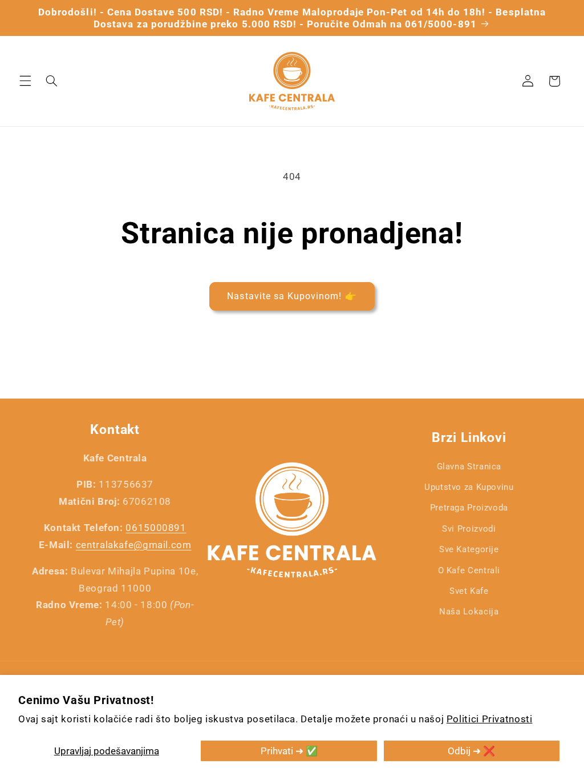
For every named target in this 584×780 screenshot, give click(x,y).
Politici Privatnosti (490, 719)
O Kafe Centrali (469, 570)
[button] (25, 81)
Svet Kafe (469, 591)
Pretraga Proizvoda (469, 507)
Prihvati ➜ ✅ (289, 751)
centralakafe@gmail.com (134, 544)
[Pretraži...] (51, 81)
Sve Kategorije (469, 549)
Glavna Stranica (469, 466)
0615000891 (155, 527)
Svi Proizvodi (469, 529)
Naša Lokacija (468, 611)
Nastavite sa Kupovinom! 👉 (291, 296)
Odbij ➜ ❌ (471, 751)
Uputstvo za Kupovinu (469, 487)
